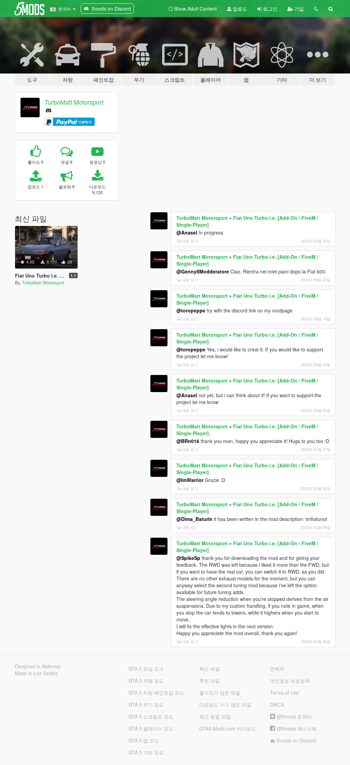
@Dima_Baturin (194, 518)
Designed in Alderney (38, 666)
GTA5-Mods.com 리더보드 (227, 728)
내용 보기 (190, 240)
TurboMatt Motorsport (74, 101)
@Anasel (186, 232)
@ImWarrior (189, 480)
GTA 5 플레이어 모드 (151, 728)
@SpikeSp (188, 557)
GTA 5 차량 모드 (146, 680)
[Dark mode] (316, 8)
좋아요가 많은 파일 (219, 692)
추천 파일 (209, 680)
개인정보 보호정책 (290, 680)
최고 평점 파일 (215, 716)
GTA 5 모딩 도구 (146, 668)
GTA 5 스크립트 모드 (151, 716)
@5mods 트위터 (293, 716)
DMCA (277, 704)
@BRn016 (187, 441)
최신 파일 (209, 668)
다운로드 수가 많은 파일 (225, 704)
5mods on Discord (295, 740)
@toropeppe (190, 310)
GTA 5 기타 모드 (146, 752)
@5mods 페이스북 (296, 728)
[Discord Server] (48, 110)
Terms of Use (284, 692)
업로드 (239, 8)
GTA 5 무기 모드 (146, 704)
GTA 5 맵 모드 (144, 740)
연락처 (277, 668)
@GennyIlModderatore (202, 271)
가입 (298, 8)
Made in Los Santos (36, 673)
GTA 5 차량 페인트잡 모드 (156, 692)
